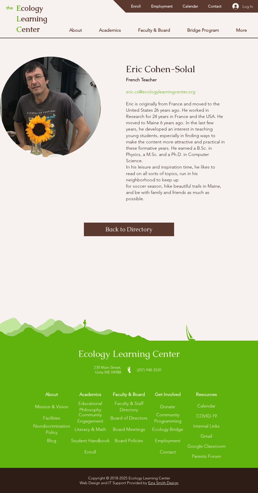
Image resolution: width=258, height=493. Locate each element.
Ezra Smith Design (163, 482)
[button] (206, 394)
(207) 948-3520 (149, 369)
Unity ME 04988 (108, 372)
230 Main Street (107, 367)
